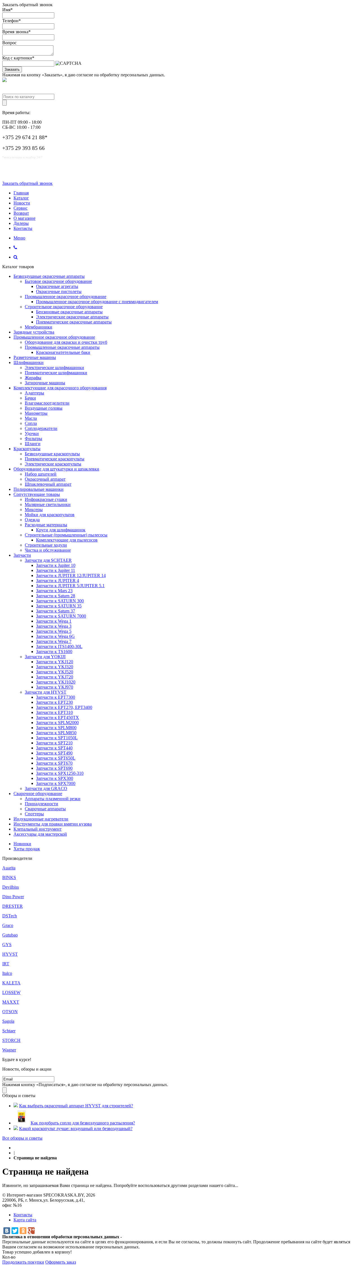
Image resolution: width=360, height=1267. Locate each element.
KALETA (11, 982)
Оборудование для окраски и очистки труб (66, 342)
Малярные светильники (48, 504)
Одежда (32, 519)
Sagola (8, 1021)
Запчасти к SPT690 (54, 768)
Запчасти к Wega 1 (53, 621)
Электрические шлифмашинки (54, 367)
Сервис (21, 208)
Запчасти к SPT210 (54, 742)
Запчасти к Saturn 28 (55, 595)
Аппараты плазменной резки (52, 798)
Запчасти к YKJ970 (54, 687)
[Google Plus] (31, 1230)
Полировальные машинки (39, 489)
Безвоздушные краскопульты (52, 453)
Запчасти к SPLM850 (56, 732)
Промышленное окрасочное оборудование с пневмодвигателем (97, 301)
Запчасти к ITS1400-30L (59, 646)
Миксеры (34, 509)
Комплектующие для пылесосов (67, 540)
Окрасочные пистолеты (59, 291)
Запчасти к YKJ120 (54, 661)
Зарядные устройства (34, 332)
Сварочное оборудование (38, 793)
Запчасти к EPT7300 (55, 697)
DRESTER (12, 906)
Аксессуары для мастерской (40, 834)
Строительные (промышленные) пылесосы (66, 534)
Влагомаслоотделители (47, 403)
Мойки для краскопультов (50, 514)
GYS (7, 944)
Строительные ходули (46, 545)
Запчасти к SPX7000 (55, 783)
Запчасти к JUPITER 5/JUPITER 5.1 (70, 585)
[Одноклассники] (23, 1230)
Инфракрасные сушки (46, 499)
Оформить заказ (60, 1262)
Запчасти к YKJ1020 (55, 682)
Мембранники (38, 327)
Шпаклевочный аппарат (48, 484)
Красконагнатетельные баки (63, 352)
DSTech (9, 915)
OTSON (10, 1011)
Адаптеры (34, 392)
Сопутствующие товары (37, 494)
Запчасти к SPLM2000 (57, 722)
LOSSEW (11, 992)
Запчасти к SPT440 (54, 747)
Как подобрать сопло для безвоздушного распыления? (83, 1122)
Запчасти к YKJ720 (54, 676)
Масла (31, 418)
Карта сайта (25, 1219)
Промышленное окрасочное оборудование (65, 296)
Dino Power (13, 896)
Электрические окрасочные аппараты (72, 316)
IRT (5, 963)
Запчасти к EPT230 (54, 702)
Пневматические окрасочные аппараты (74, 321)
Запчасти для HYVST (45, 692)
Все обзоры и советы (22, 1138)
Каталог (21, 198)
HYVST (10, 954)
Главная (21, 192)
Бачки (30, 398)
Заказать (12, 69)
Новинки (22, 843)
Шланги (32, 443)
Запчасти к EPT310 (54, 712)
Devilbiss (10, 887)
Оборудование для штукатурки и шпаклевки (56, 469)
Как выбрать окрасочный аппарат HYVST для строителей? (76, 1105)
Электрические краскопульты (53, 463)
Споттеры (34, 813)
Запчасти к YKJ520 (54, 671)
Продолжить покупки (23, 1262)
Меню (19, 238)
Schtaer (8, 1030)
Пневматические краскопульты (54, 458)
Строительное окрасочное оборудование (64, 306)
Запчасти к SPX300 (54, 778)
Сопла (31, 423)
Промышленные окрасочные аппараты (62, 347)
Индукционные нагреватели (41, 818)
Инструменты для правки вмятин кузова (53, 824)
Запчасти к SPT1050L (57, 737)
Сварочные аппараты (45, 808)
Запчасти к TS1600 (54, 651)
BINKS (9, 877)
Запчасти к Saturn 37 (55, 611)
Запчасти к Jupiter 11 (55, 570)
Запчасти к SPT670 (54, 763)
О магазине (24, 218)
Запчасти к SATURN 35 (59, 605)
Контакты (23, 228)
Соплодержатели (41, 428)
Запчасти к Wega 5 (53, 631)
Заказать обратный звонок (27, 183)
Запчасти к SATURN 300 (60, 600)
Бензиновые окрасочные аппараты (69, 311)
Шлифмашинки (29, 362)
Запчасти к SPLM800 (56, 727)
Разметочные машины (35, 357)
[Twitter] (15, 1230)
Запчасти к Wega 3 (53, 626)
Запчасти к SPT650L (55, 758)
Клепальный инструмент (38, 829)
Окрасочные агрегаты (57, 286)
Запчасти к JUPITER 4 (57, 580)
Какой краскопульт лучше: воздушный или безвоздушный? (75, 1128)
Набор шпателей (41, 474)
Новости (22, 203)
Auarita (8, 868)
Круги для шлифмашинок (61, 529)
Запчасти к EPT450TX (57, 717)
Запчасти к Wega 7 (53, 641)
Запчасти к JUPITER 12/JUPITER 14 (71, 575)
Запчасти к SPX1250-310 (60, 773)
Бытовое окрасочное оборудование (58, 281)
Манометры (36, 413)
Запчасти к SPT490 (54, 753)
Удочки (32, 433)
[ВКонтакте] (6, 1230)
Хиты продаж (27, 848)
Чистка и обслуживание (48, 550)
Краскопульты (27, 448)
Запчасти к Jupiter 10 (55, 565)
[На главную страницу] (15, 1147)
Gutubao (10, 935)
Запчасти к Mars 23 (54, 590)
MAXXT (10, 1002)
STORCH (11, 1040)
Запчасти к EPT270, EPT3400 (64, 707)
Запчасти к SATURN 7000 (61, 616)
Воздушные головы (43, 408)
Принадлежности (41, 803)
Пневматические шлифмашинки (56, 372)
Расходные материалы (46, 524)
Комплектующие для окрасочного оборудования (60, 387)
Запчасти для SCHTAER (48, 560)
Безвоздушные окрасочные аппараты (49, 276)
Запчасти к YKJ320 (54, 666)
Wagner (9, 1050)
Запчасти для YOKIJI (45, 656)
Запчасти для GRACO (46, 788)
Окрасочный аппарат (45, 479)
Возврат (21, 213)
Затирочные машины (45, 382)
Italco (7, 973)
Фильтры (33, 438)
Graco (7, 925)
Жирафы (33, 377)
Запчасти (22, 555)
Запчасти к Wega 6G (55, 636)
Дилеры (21, 223)
